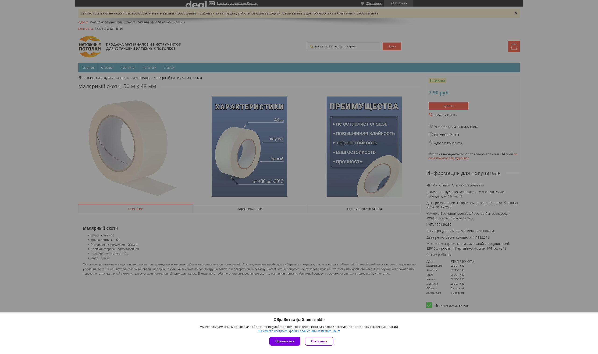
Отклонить (319, 341)
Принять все (284, 341)
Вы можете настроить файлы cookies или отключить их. (297, 331)
